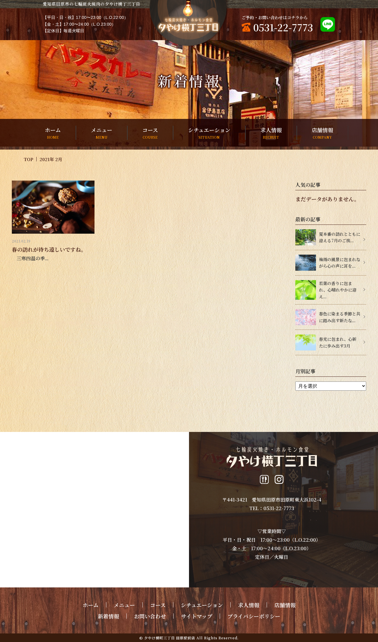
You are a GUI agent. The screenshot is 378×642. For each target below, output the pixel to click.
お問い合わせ (150, 616)
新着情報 (108, 616)
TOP (28, 159)
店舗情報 (322, 133)
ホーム (53, 133)
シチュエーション (209, 133)
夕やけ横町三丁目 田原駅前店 (169, 637)
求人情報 (271, 133)
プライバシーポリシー (253, 616)
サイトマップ (196, 616)
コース (150, 133)
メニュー (101, 133)
